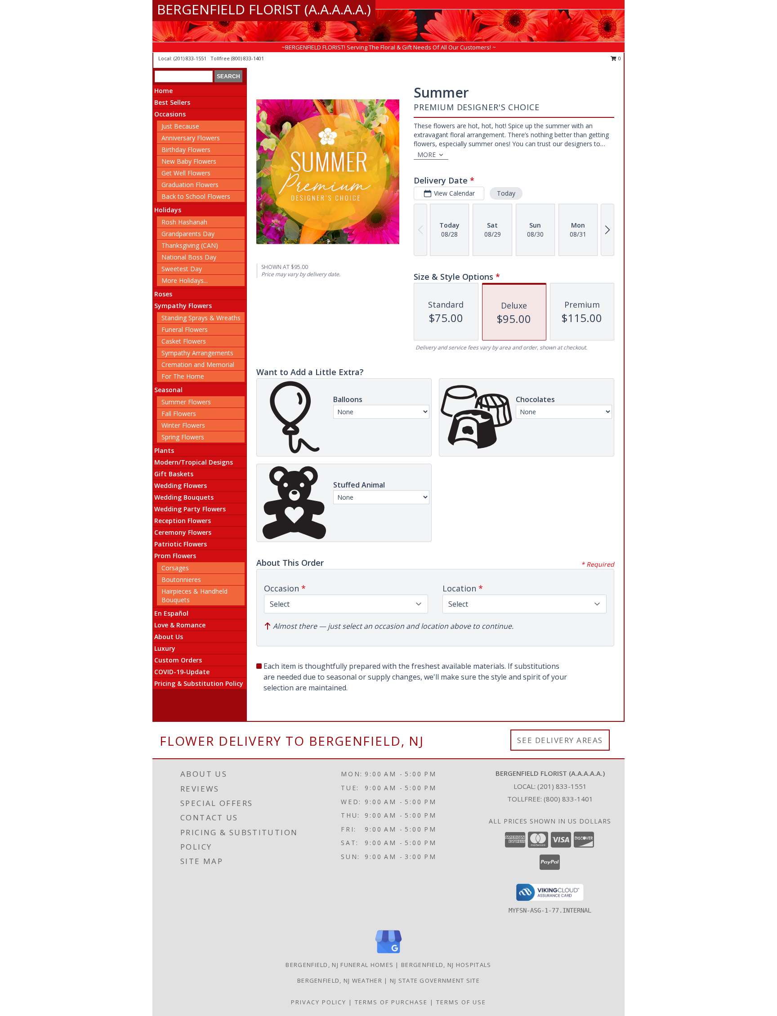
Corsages (175, 568)
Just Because (180, 126)
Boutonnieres (181, 579)
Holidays (167, 210)
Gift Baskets (173, 474)
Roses (163, 294)
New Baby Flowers (188, 161)
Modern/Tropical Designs (193, 462)
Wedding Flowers (180, 485)
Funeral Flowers (184, 329)
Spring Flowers (182, 437)
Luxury (164, 648)
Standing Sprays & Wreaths (201, 317)
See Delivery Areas (560, 740)
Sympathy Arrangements (197, 353)
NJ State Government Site (435, 980)
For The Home (182, 376)
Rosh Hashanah (184, 222)
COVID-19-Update (182, 671)
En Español (171, 613)
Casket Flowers (183, 341)
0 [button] (618, 58)
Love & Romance (179, 625)
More (426, 154)
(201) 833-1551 (191, 58)
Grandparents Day (187, 233)
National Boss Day (188, 257)
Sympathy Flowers (183, 305)
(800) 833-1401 (247, 58)
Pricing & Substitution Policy (198, 683)
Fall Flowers (178, 413)
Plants (164, 450)
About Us (168, 636)
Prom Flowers (175, 555)
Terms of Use (461, 1002)
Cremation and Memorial (197, 364)
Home (163, 90)
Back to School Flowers (195, 196)
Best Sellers (172, 102)
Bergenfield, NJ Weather (339, 980)
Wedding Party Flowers (190, 509)
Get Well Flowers (185, 173)
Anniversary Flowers (190, 138)
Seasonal (168, 389)
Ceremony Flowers (182, 532)
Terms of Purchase (391, 1002)
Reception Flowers (182, 520)
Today (506, 193)
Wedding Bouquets (184, 497)
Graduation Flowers (190, 184)
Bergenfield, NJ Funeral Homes (339, 965)
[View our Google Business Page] (388, 953)
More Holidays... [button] (184, 280)
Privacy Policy (318, 1002)
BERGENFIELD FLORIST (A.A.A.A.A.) (264, 9)
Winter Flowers (183, 425)
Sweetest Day (181, 268)
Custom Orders (178, 660)
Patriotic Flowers (180, 544)
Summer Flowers (186, 402)
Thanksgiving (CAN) (189, 245)
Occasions (170, 114)
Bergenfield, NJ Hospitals (446, 965)
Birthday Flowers (185, 149)
